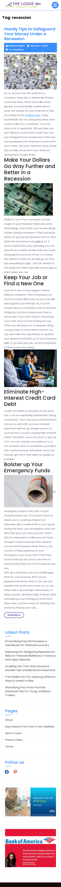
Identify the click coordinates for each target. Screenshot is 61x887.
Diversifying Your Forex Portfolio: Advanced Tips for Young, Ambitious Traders (28, 691)
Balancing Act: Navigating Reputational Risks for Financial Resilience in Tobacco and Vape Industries (30, 655)
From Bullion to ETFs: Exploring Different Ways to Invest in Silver (30, 679)
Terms (9, 746)
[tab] (55, 5)
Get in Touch (13, 733)
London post (32, 115)
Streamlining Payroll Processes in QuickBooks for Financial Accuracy (27, 643)
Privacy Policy (14, 740)
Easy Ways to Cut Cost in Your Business (29, 726)
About (9, 720)
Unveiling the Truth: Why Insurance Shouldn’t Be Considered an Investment (30, 668)
